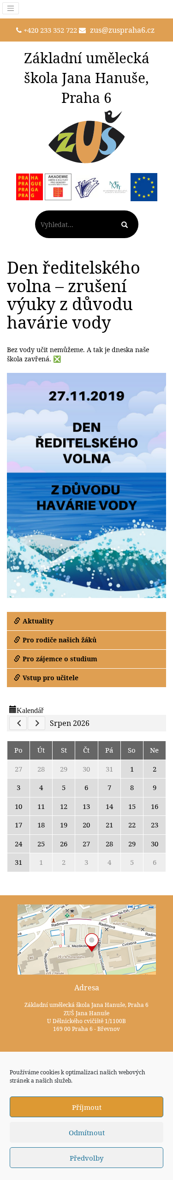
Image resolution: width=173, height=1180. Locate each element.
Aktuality (38, 621)
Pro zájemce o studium (60, 658)
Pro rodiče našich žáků (59, 639)
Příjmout (86, 1107)
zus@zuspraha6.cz (122, 30)
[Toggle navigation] (10, 8)
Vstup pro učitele (50, 677)
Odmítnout (87, 1132)
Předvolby (86, 1157)
